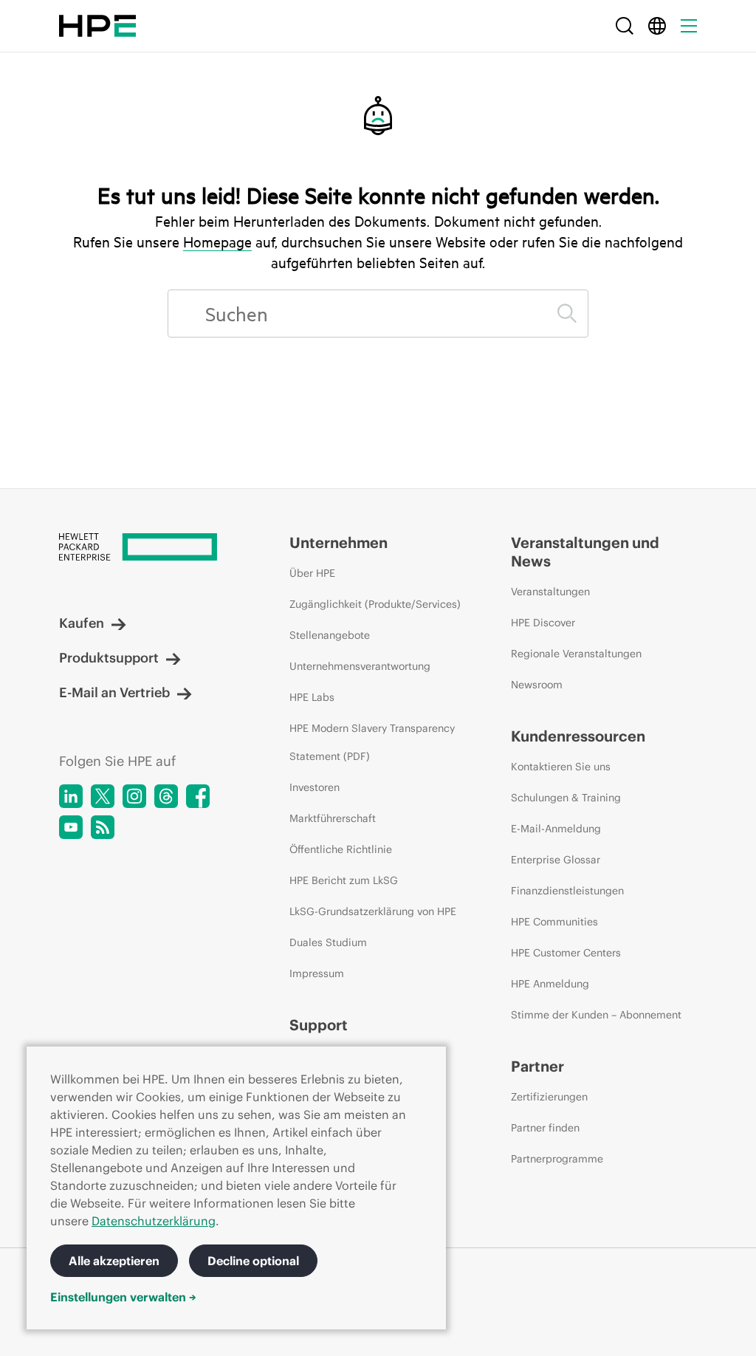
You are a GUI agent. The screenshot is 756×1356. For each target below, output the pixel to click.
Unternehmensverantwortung (359, 666)
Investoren (314, 787)
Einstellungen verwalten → (123, 1297)
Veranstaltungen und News (585, 551)
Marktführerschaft (332, 818)
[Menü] (689, 25)
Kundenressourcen (578, 736)
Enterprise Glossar (555, 859)
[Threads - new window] (166, 796)
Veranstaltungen (550, 591)
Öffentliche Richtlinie (340, 849)
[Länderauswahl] (657, 25)
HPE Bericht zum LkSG (343, 880)
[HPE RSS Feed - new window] (102, 827)
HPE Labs (311, 697)
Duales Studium (328, 942)
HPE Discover (543, 622)
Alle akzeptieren (114, 1260)
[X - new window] (102, 796)
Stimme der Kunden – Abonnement (596, 1014)
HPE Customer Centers (566, 952)
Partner (537, 1066)
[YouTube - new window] (71, 827)
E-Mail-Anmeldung (556, 828)
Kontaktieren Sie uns (561, 766)
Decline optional (253, 1260)
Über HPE (312, 573)
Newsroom (537, 684)
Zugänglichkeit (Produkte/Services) (375, 604)
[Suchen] (567, 314)
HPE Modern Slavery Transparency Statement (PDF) (372, 742)
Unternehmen (338, 542)
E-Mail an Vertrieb (114, 692)
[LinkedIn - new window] (71, 796)
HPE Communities (554, 921)
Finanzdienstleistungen (567, 890)
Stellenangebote (329, 635)
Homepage (217, 241)
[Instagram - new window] (134, 796)
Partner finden (545, 1127)
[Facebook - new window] (198, 796)
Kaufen (81, 622)
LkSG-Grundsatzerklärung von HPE (372, 911)
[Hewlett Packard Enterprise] (97, 25)
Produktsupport (109, 657)
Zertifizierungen (549, 1096)
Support (318, 1025)
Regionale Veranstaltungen (576, 653)
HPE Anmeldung (550, 983)
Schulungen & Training (566, 797)
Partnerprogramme (557, 1158)
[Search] (624, 25)
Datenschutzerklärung (154, 1220)
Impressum (316, 973)
